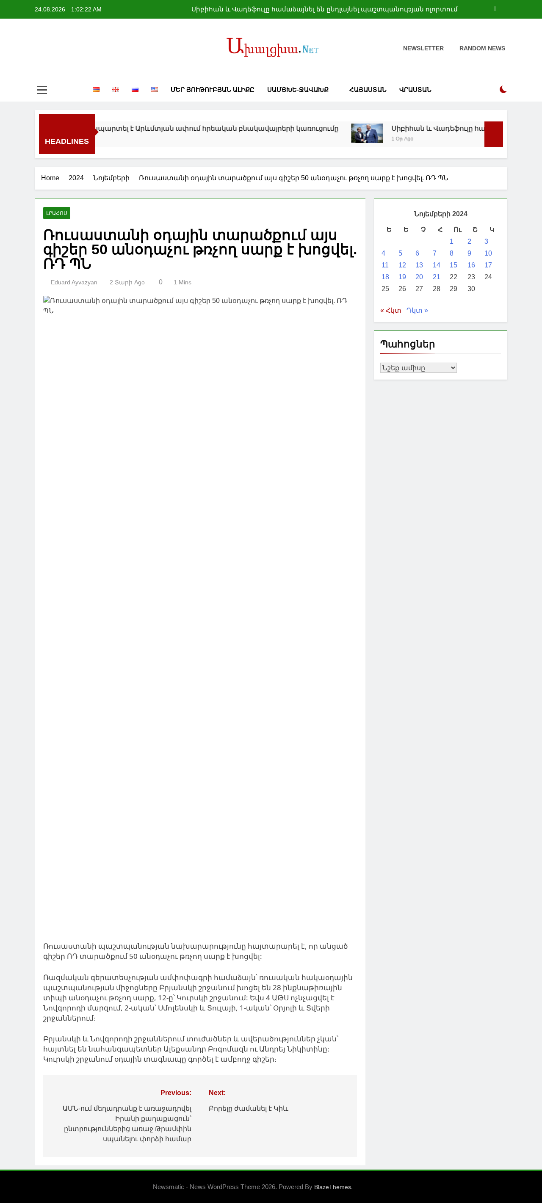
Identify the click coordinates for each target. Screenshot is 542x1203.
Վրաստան (415, 89)
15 (453, 265)
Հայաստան (368, 89)
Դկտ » (417, 310)
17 (488, 265)
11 (385, 265)
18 (385, 277)
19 (402, 277)
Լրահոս (56, 213)
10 (488, 253)
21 (436, 277)
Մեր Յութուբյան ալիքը (212, 89)
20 (419, 277)
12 (402, 265)
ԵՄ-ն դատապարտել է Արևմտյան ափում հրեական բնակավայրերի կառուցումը (178, 128)
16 (471, 265)
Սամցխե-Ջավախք (298, 89)
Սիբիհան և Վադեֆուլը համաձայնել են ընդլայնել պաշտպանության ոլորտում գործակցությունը (324, 9)
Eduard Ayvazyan (74, 282)
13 (419, 265)
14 (436, 265)
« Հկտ (390, 310)
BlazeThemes (332, 1187)
